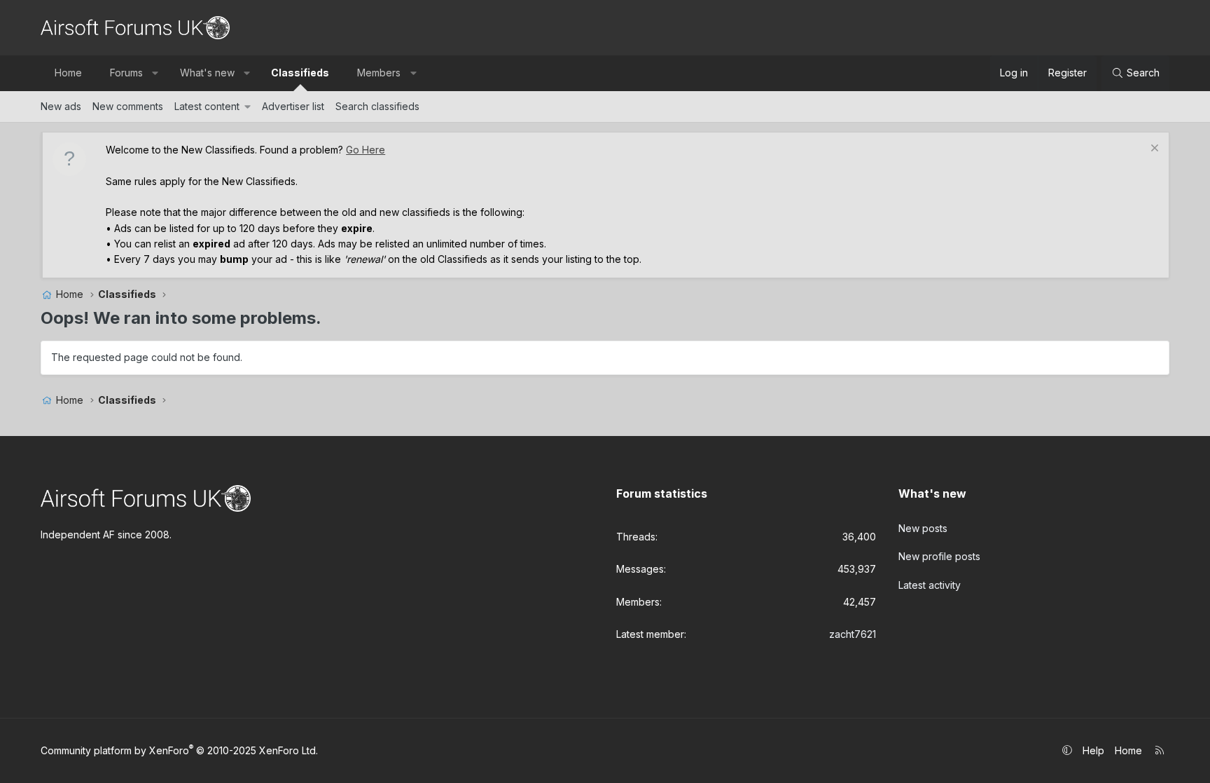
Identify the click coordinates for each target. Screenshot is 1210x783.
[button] (155, 72)
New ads (61, 106)
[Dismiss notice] (1153, 149)
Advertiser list (293, 106)
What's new (207, 73)
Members (379, 73)
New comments (127, 106)
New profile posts (939, 556)
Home (68, 73)
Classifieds (300, 73)
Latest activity (929, 585)
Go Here (365, 150)
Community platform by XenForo (179, 750)
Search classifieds (377, 106)
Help (1093, 750)
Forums (126, 73)
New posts (922, 528)
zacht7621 (852, 634)
